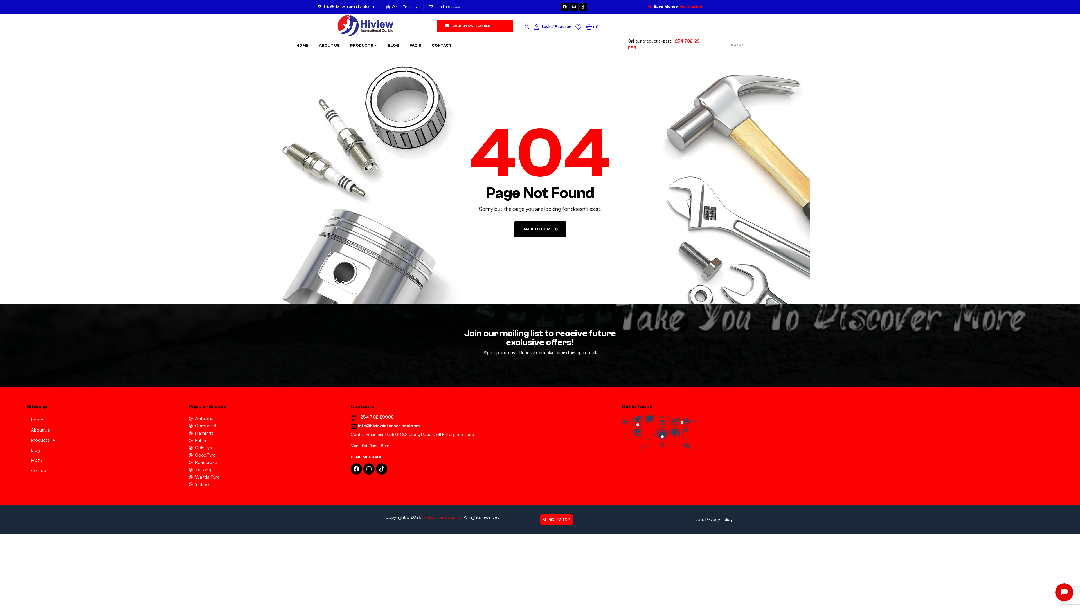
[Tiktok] (583, 7)
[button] (94, 440)
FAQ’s (36, 460)
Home (37, 420)
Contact (39, 470)
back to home (537, 229)
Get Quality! (691, 7)
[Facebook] (565, 7)
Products (40, 440)
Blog (35, 450)
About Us (40, 430)
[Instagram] (574, 7)
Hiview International (442, 517)
